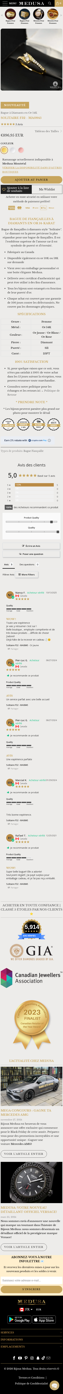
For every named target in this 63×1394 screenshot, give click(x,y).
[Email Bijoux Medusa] (48, 1358)
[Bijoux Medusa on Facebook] (14, 1358)
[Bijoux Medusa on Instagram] (32, 1358)
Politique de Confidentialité (31, 1383)
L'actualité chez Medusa (31, 1061)
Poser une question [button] (33, 554)
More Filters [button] (28, 574)
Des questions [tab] (27, 564)
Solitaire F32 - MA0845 (17, 645)
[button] (54, 1385)
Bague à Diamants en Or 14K (19, 112)
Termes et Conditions (31, 1377)
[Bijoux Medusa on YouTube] (20, 1358)
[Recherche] (51, 3)
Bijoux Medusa (22, 1368)
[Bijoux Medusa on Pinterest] (26, 1358)
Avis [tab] (6, 564)
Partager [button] (14, 649)
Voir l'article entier (23, 1153)
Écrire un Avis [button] (33, 545)
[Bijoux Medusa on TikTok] (43, 1358)
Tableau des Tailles (47, 131)
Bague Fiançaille (34, 451)
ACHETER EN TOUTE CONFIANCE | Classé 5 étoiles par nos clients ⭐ (31, 909)
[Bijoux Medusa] (31, 3)
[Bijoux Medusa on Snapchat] (38, 1358)
